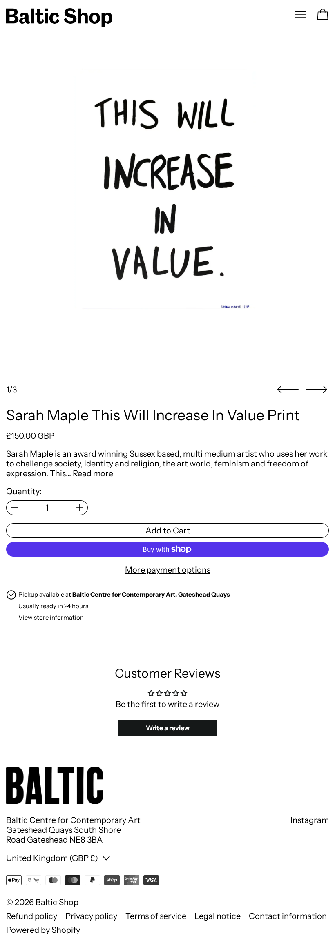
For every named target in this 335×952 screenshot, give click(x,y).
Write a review (168, 728)
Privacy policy (91, 916)
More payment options (167, 570)
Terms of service (155, 916)
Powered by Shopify (43, 930)
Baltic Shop (57, 902)
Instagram (309, 820)
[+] (79, 507)
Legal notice (217, 916)
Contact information (288, 916)
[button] (167, 214)
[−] (14, 507)
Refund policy (31, 916)
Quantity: (24, 491)
